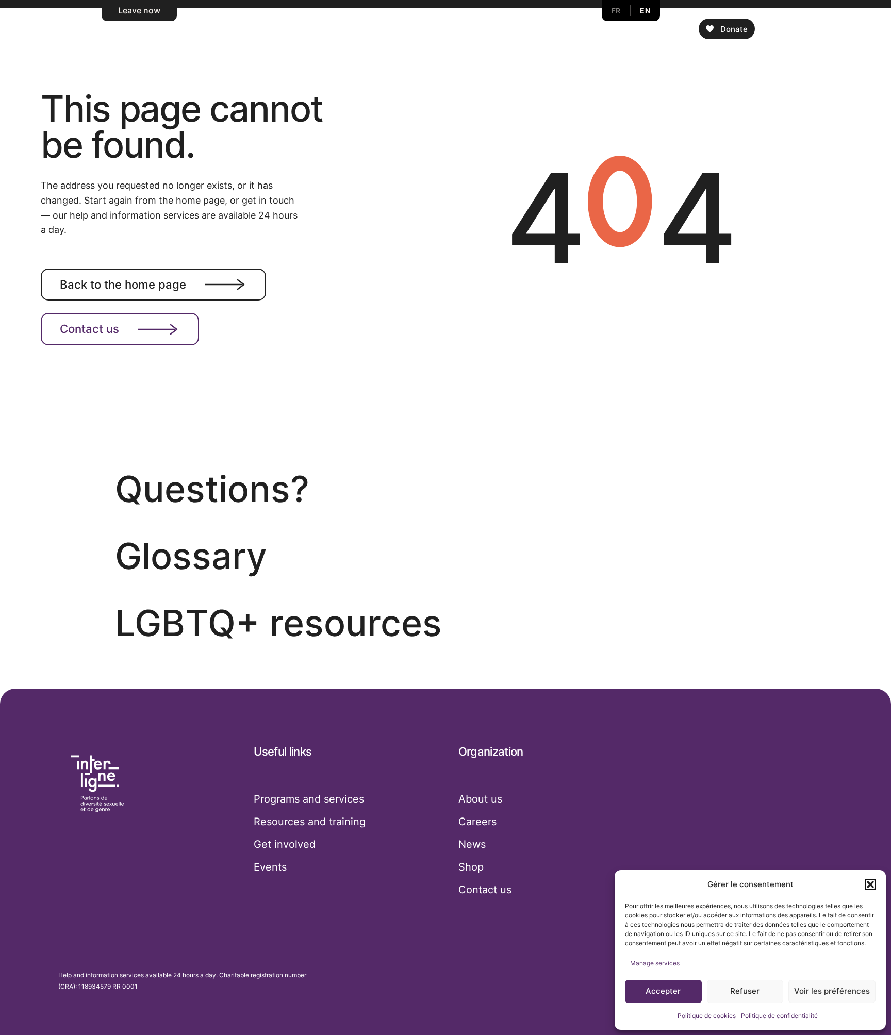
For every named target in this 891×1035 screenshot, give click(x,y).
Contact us (89, 329)
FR (616, 10)
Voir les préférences (832, 991)
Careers (477, 821)
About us (480, 799)
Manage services (655, 963)
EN (645, 10)
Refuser (745, 991)
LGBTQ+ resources (278, 623)
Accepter (663, 991)
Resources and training (310, 821)
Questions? (212, 489)
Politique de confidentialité (779, 1016)
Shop (471, 867)
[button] (870, 884)
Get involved (285, 844)
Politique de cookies (707, 1016)
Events (270, 867)
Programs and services (309, 799)
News (472, 844)
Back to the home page (123, 284)
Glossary (191, 556)
